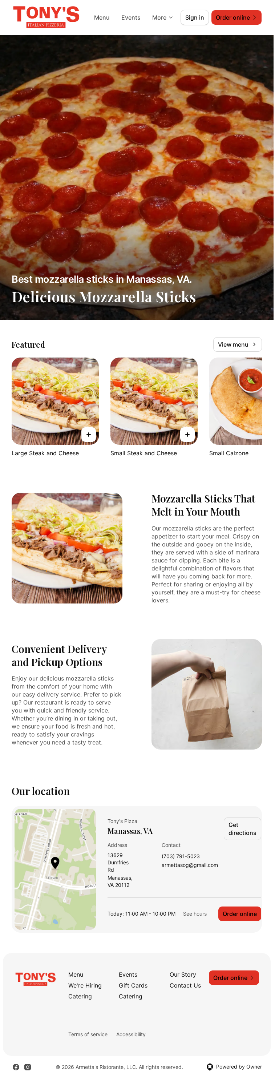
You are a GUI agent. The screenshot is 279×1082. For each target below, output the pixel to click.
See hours (195, 914)
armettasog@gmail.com (190, 865)
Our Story (183, 974)
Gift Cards (133, 985)
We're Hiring (85, 985)
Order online (240, 913)
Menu (102, 17)
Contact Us (185, 985)
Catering (80, 996)
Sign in (194, 17)
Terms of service (88, 1034)
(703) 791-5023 (181, 856)
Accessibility (131, 1034)
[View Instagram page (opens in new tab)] (27, 1067)
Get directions (242, 828)
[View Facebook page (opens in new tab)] (16, 1067)
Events (131, 17)
